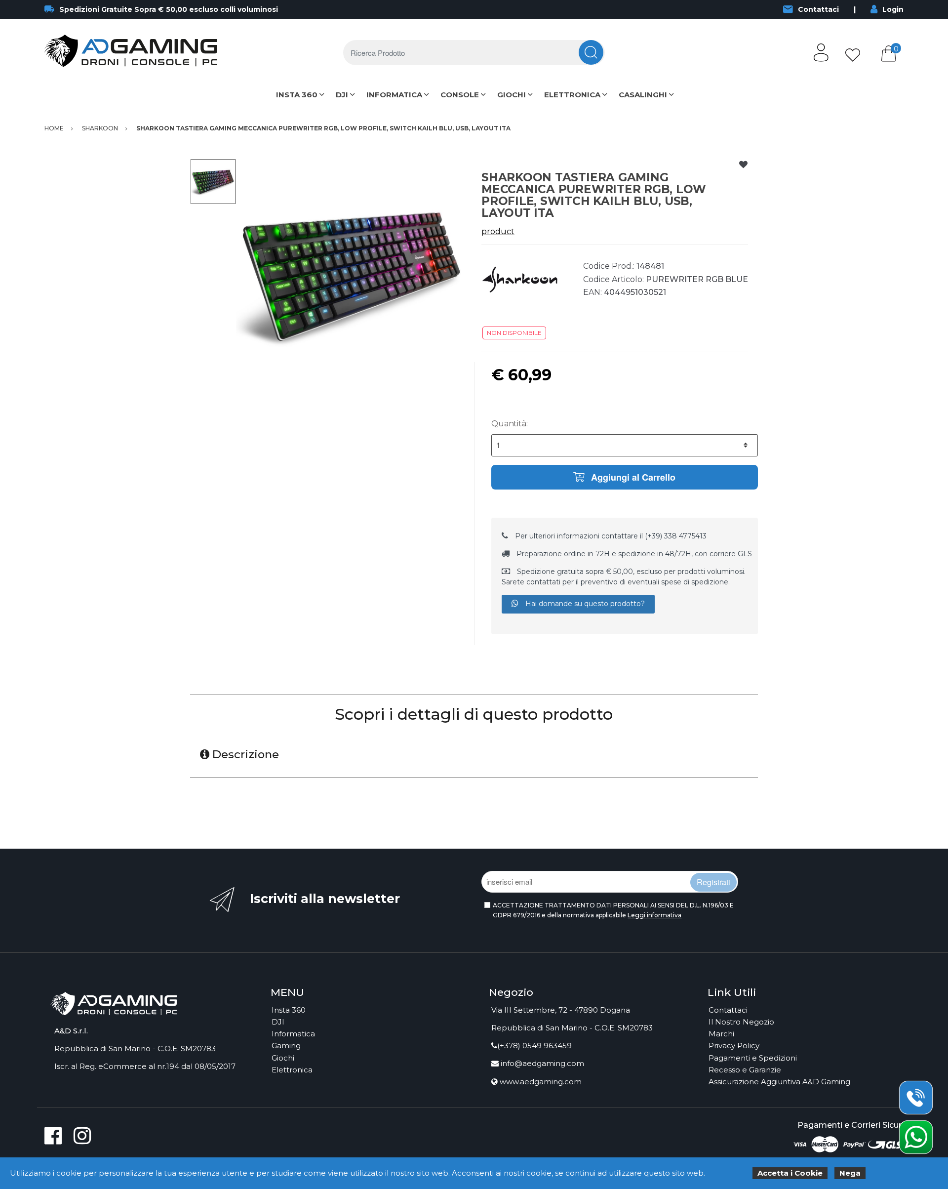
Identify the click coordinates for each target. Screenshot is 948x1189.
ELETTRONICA (572, 94)
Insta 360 (289, 1010)
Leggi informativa (654, 915)
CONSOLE (459, 94)
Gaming (286, 1045)
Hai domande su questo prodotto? (584, 603)
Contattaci (818, 9)
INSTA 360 (296, 94)
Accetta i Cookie (790, 1173)
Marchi (721, 1033)
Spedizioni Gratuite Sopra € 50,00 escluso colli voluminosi (168, 9)
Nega (850, 1173)
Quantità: (509, 423)
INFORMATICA (394, 94)
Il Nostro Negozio (741, 1021)
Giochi (283, 1058)
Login (893, 9)
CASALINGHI (643, 94)
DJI (342, 94)
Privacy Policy (734, 1045)
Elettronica (292, 1069)
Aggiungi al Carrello (632, 477)
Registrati (713, 882)
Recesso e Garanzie (745, 1069)
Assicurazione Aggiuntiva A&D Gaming (779, 1081)
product (497, 231)
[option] (351, 274)
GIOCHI (511, 94)
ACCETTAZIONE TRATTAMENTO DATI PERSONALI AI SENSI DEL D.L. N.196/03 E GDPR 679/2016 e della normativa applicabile (613, 910)
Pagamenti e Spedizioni (753, 1058)
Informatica (293, 1033)
